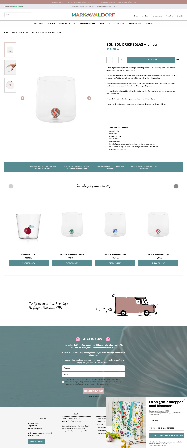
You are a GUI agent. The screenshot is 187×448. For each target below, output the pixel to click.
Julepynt (149, 24)
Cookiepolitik (101, 434)
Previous (22, 98)
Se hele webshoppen (104, 422)
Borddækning (34, 32)
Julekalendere (134, 24)
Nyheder (51, 24)
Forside (7, 32)
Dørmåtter (105, 24)
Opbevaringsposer (87, 24)
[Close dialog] (184, 400)
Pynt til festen (23, 32)
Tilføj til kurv (150, 60)
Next (89, 98)
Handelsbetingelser (103, 428)
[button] (177, 59)
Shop (13, 32)
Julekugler (119, 24)
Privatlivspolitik (102, 431)
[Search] (34, 14)
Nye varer (100, 425)
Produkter (38, 24)
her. (165, 104)
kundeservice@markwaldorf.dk (42, 433)
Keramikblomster (67, 24)
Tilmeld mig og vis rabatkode (167, 435)
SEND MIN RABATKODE (93, 391)
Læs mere (123, 149)
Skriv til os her (36, 441)
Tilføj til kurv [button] (28, 263)
